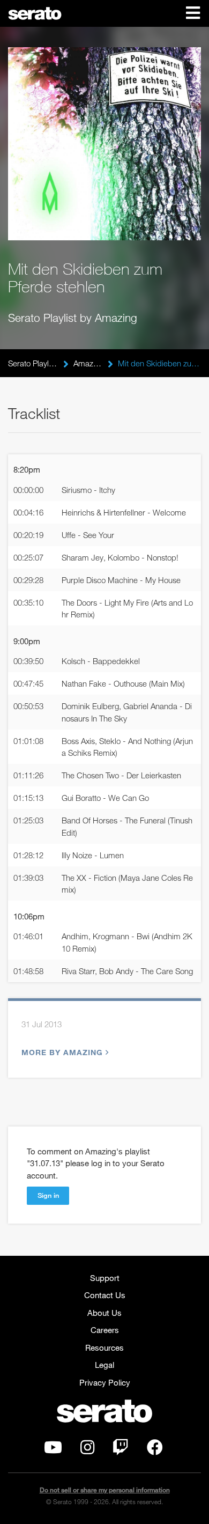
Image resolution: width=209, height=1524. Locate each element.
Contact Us (104, 1295)
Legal (104, 1365)
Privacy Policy (104, 1382)
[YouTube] (53, 1450)
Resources (104, 1347)
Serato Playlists (33, 363)
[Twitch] (121, 1450)
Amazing (87, 363)
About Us (104, 1312)
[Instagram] (87, 1450)
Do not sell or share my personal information (105, 1490)
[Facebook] (155, 1450)
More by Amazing (62, 1052)
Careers (105, 1330)
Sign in (48, 1195)
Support (105, 1278)
